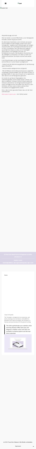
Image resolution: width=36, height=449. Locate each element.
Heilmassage (7, 375)
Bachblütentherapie (9, 384)
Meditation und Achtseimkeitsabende (14, 388)
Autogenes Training (9, 386)
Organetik (6, 379)
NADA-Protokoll (8, 368)
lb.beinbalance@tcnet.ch (12, 431)
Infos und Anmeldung (11, 192)
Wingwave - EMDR (9, 393)
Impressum (18, 446)
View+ (18, 292)
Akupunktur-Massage (9, 366)
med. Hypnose (8, 391)
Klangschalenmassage (10, 377)
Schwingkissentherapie (10, 371)
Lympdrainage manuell (10, 373)
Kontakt (7, 132)
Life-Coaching (8, 395)
